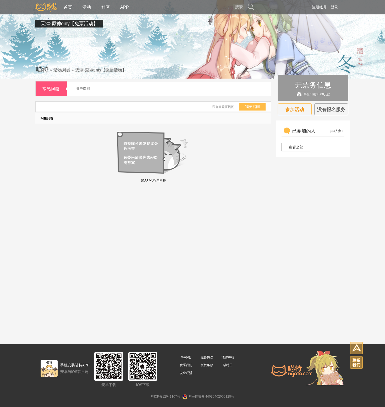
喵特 (41, 68)
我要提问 (252, 106)
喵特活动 (46, 7)
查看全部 (296, 147)
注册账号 (319, 7)
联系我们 (186, 365)
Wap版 (186, 357)
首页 (68, 7)
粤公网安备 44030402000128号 (211, 396)
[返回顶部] (356, 348)
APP (124, 7)
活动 (86, 7)
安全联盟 (186, 373)
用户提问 (82, 88)
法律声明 (228, 357)
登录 (334, 7)
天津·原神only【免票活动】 (69, 23)
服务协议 (207, 357)
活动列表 (61, 69)
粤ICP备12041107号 (165, 396)
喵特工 (228, 365)
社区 (105, 7)
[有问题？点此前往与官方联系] (356, 362)
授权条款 (207, 365)
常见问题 (50, 88)
